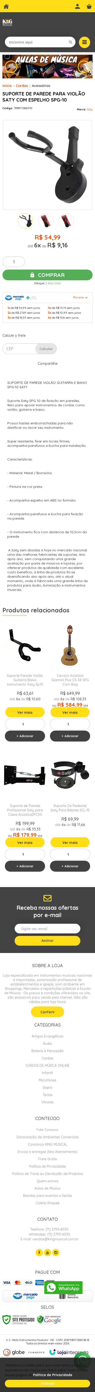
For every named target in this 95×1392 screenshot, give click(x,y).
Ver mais (24, 712)
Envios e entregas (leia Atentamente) (47, 1152)
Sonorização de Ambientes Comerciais (48, 1137)
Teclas (48, 1095)
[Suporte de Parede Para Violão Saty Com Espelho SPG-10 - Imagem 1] (25, 220)
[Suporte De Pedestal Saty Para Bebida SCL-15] (70, 813)
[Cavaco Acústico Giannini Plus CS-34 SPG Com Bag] (70, 683)
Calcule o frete (14, 335)
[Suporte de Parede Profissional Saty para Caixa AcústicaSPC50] (25, 813)
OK (46, 348)
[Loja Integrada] (68, 1352)
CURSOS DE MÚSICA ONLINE (47, 1065)
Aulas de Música (47, 1188)
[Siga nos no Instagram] (55, 1252)
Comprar (51, 275)
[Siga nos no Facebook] (39, 1252)
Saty (90, 109)
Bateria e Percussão (47, 1051)
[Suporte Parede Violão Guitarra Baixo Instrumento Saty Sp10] (25, 683)
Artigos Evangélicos (47, 1036)
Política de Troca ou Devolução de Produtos (47, 1174)
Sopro (47, 1087)
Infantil (47, 1073)
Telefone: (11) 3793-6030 (48, 1229)
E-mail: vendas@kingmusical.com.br (49, 1239)
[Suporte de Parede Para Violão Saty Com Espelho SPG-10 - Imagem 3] (66, 220)
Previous (11, 67)
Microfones (47, 1080)
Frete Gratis (47, 1159)
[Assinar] (47, 941)
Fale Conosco (47, 1130)
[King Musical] (7, 22)
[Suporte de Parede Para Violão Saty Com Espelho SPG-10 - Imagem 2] (45, 220)
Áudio (47, 1043)
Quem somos (47, 1181)
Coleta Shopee (47, 1203)
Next (84, 67)
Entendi (47, 1383)
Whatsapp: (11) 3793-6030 (49, 1234)
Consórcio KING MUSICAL (47, 1144)
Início (7, 86)
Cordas (22, 86)
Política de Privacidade (47, 1166)
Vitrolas (47, 1102)
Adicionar (26, 736)
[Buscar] (71, 42)
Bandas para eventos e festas (47, 1195)
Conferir (47, 1012)
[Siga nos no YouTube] (47, 1252)
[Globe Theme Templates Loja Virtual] (24, 1352)
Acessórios (41, 86)
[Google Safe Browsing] (49, 1319)
